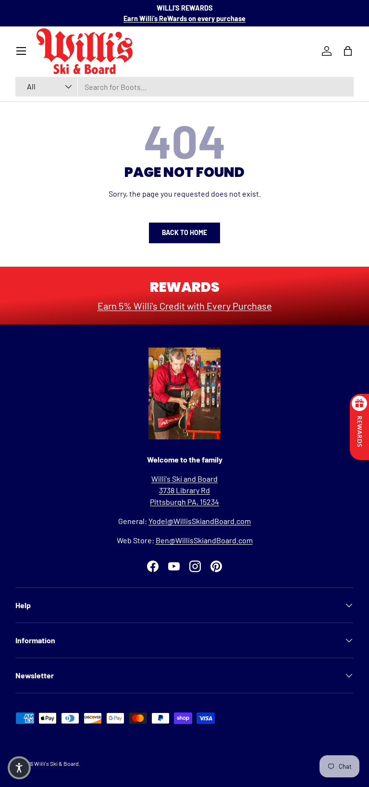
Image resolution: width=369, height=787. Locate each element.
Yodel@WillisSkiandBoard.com (199, 520)
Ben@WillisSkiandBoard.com (204, 540)
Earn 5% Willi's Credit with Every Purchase (185, 306)
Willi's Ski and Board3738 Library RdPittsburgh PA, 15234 (184, 490)
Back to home (184, 232)
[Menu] (21, 51)
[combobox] (184, 87)
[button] (19, 767)
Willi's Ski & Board (56, 763)
